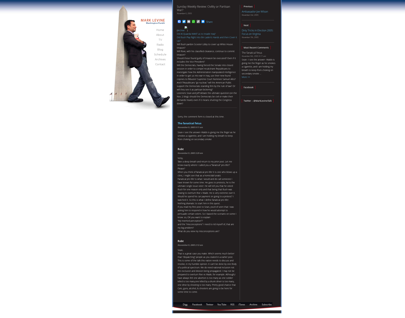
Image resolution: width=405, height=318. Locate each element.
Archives (160, 59)
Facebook (248, 87)
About (160, 34)
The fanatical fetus (189, 123)
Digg (186, 304)
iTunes (242, 304)
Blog (160, 49)
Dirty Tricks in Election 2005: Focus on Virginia (257, 32)
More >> (246, 77)
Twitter (210, 304)
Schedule (160, 54)
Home (160, 29)
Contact (160, 64)
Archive (181, 30)
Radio (160, 44)
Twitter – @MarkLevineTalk (258, 100)
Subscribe (189, 309)
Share (209, 21)
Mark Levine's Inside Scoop (153, 19)
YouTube (222, 304)
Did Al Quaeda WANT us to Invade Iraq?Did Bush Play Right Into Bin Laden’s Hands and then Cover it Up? (207, 37)
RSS (232, 304)
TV (160, 39)
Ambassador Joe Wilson (255, 11)
